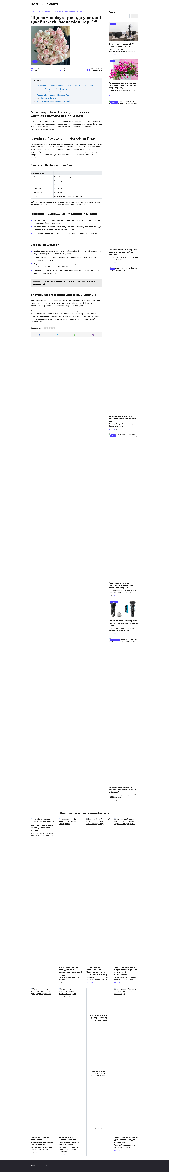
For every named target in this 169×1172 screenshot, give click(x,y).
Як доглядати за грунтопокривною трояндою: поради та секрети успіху (69, 1141)
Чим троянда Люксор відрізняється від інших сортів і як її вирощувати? (125, 971)
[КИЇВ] (123, 40)
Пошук (112, 12)
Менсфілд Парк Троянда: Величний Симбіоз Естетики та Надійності (65, 86)
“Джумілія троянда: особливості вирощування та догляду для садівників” (43, 1141)
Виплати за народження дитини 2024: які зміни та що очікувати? (122, 789)
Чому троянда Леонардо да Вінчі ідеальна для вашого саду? (126, 1139)
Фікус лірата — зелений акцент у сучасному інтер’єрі (42, 827)
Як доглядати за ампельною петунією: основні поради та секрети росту (122, 85)
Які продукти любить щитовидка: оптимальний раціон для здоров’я (121, 585)
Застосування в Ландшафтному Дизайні (53, 101)
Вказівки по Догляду (48, 98)
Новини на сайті (44, 4)
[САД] (123, 79)
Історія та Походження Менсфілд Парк (52, 89)
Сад (35, 61)
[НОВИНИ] (123, 246)
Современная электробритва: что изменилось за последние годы (123, 622)
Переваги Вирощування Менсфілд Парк (53, 95)
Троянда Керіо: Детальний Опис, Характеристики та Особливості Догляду (96, 971)
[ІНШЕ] (123, 579)
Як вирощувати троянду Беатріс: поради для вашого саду (122, 418)
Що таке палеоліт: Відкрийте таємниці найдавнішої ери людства (123, 252)
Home (32, 11)
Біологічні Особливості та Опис (52, 92)
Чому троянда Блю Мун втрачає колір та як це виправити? (98, 1017)
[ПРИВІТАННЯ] (123, 783)
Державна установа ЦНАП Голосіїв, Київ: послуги (121, 45)
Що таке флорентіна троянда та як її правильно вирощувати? (70, 969)
